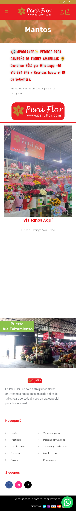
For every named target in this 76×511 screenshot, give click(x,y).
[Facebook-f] (59, 2)
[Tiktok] (69, 2)
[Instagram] (64, 2)
